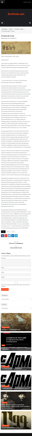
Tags (3, 231)
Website (3, 277)
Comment (3, 258)
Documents (4, 402)
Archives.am (16, 14)
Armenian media (19, 29)
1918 (8, 231)
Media (11, 29)
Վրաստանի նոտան (16, 247)
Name (2, 267)
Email (2, 272)
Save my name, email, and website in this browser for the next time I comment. (15, 285)
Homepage (4, 29)
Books (3, 345)
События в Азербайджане (16, 243)
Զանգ (12, 231)
